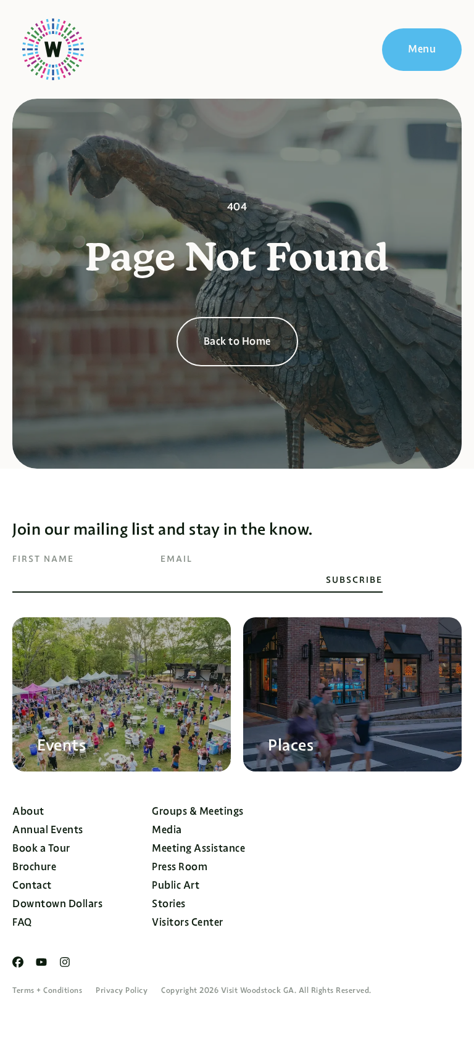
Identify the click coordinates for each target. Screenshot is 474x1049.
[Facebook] (17, 962)
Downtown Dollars (57, 903)
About (28, 811)
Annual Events (47, 829)
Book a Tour (41, 848)
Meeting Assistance (198, 848)
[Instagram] (64, 962)
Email (176, 558)
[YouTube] (41, 962)
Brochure (34, 866)
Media (167, 829)
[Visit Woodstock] (53, 49)
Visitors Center (187, 922)
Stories (169, 903)
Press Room (179, 866)
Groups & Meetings (198, 811)
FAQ (22, 922)
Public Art (175, 885)
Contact (32, 885)
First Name (43, 558)
